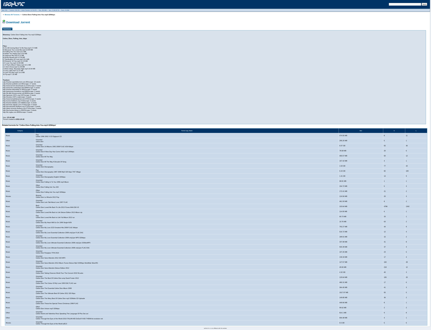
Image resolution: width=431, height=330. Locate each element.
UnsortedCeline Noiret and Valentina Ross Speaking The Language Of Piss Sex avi (62, 312)
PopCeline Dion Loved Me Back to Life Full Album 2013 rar (55, 216)
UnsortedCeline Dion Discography (44, 166)
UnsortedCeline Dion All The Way (44, 156)
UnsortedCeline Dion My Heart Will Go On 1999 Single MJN (54, 221)
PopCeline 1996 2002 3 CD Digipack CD (49, 135)
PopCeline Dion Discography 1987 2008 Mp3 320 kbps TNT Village (58, 171)
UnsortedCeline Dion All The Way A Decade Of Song (51, 161)
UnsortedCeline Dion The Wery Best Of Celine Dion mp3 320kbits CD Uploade (60, 297)
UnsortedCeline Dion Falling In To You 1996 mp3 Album (52, 181)
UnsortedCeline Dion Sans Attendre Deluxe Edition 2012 (52, 267)
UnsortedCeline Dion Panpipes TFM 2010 (47, 252)
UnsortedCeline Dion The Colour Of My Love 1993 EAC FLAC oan (56, 282)
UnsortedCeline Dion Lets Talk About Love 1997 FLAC (52, 201)
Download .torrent (18, 22)
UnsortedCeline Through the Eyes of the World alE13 (51, 323)
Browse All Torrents (12, 15)
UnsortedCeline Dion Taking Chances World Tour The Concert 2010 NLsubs (59, 272)
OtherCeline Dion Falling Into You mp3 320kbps (51, 191)
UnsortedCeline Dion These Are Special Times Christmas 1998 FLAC (57, 302)
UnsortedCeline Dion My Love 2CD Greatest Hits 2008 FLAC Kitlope (57, 226)
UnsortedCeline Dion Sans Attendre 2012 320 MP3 (50, 257)
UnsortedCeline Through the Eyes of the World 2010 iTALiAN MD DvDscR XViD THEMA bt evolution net (69, 318)
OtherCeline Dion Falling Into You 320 (47, 186)
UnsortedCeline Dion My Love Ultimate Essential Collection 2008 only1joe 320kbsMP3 (63, 242)
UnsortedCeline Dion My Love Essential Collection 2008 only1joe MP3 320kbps (60, 237)
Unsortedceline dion (39, 140)
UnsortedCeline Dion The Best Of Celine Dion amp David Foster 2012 (57, 277)
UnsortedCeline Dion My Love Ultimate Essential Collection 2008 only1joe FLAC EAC (63, 247)
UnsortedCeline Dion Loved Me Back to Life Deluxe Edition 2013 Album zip (59, 211)
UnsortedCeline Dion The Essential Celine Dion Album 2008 (54, 287)
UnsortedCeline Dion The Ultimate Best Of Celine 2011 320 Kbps (55, 292)
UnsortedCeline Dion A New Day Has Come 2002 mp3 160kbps (55, 151)
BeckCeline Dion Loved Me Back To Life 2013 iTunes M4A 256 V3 (57, 206)
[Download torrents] (14, 5)
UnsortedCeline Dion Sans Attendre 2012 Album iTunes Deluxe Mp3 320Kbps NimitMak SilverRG (67, 262)
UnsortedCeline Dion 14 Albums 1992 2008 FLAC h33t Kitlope (54, 145)
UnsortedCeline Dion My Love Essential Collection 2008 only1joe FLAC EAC (59, 231)
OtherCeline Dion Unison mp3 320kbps (47, 307)
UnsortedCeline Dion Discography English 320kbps (50, 176)
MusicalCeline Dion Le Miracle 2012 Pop (47, 196)
